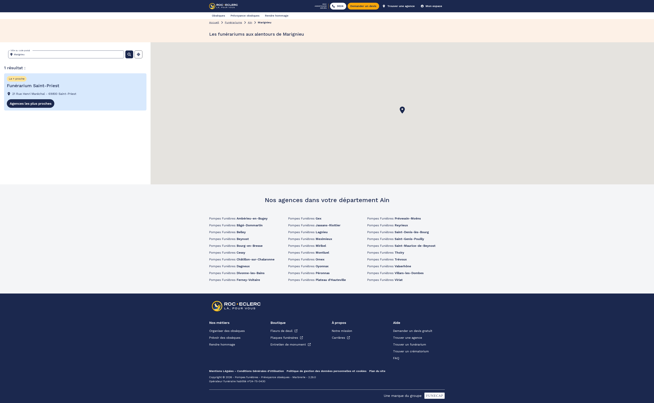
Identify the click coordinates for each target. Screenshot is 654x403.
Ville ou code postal (20, 50)
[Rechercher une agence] (129, 54)
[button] (402, 110)
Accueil (214, 22)
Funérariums (233, 22)
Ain (250, 22)
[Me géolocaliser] (138, 54)
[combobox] (67, 54)
